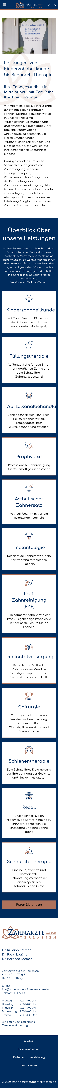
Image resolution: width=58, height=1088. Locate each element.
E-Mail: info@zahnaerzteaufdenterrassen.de (25, 987)
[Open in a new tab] (49, 5)
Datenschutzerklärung (29, 1057)
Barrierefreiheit (29, 1049)
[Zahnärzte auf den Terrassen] (29, 4)
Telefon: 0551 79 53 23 (15, 993)
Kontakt (29, 1041)
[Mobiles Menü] (4, 4)
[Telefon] (55, 5)
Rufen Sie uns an (29, 904)
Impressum (29, 1065)
